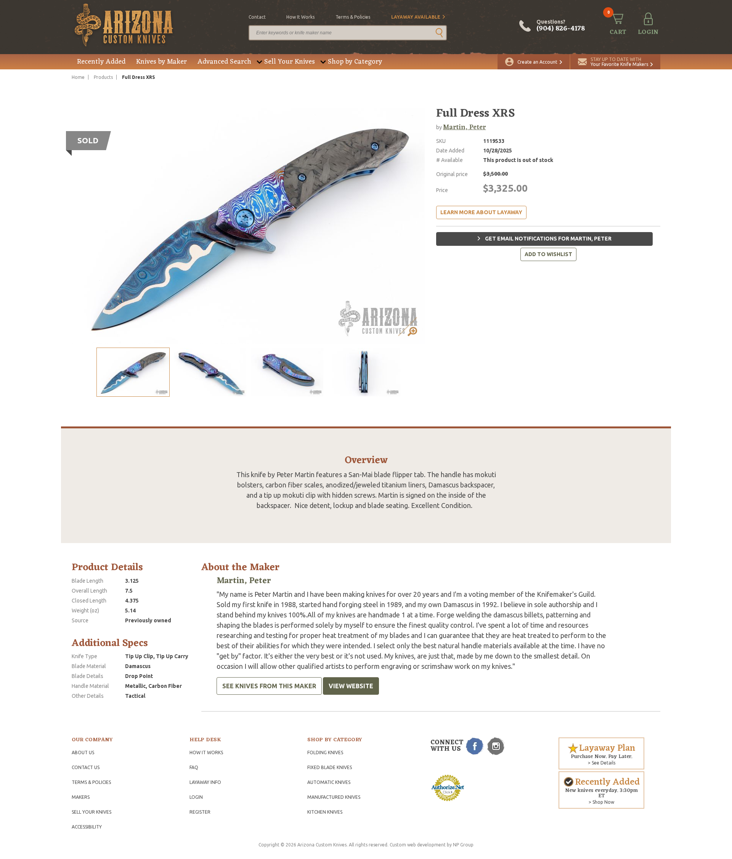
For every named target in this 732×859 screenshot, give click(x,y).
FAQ (193, 767)
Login (196, 797)
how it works (300, 16)
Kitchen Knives (324, 811)
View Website (351, 686)
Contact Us (86, 767)
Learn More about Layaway (481, 212)
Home (78, 77)
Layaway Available (415, 16)
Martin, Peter (464, 127)
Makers (81, 797)
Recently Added (101, 62)
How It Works (206, 752)
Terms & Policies (91, 782)
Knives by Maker (161, 62)
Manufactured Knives (333, 797)
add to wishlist (548, 254)
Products (103, 77)
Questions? (560, 26)
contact (257, 16)
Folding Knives (325, 752)
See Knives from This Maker (269, 686)
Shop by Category (355, 62)
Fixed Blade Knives (329, 767)
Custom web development (418, 844)
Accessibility (87, 826)
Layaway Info (205, 782)
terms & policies (353, 16)
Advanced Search (224, 62)
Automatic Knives (328, 782)
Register (199, 811)
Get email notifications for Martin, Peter (548, 239)
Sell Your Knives (289, 62)
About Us (83, 752)
